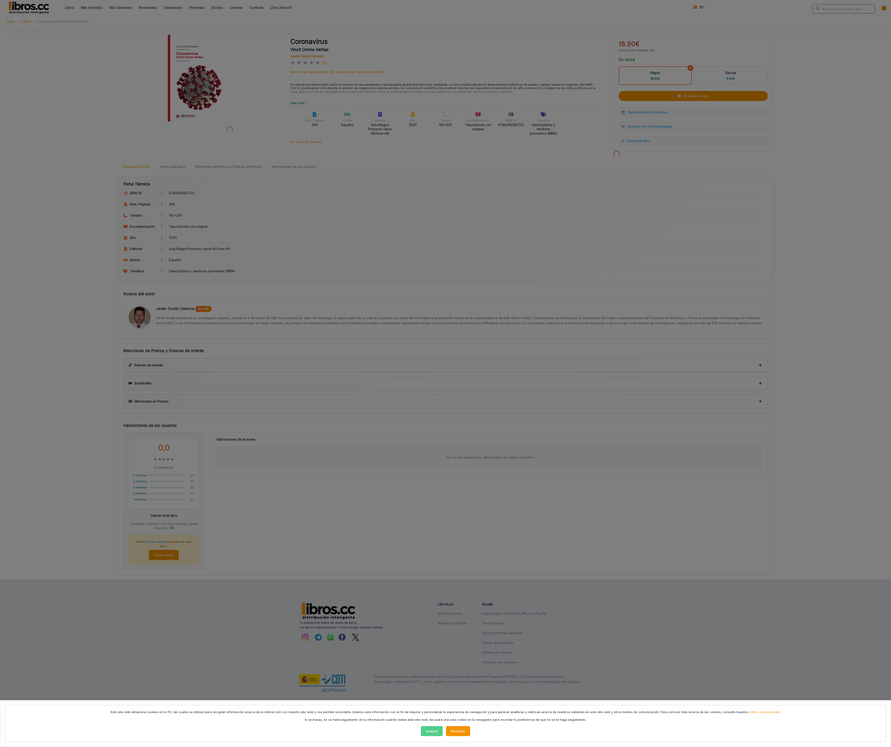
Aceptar (432, 731)
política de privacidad (764, 712)
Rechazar (458, 731)
